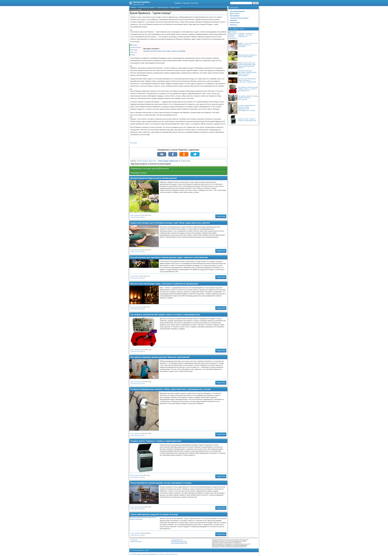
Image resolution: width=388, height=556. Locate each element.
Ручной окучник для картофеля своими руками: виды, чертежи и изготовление (169, 257)
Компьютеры (235, 22)
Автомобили (234, 16)
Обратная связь (135, 541)
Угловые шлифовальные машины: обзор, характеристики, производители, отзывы (170, 389)
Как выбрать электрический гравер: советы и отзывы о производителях (165, 314)
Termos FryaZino (141, 2)
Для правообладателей (179, 543)
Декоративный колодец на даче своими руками (153, 178)
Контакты (194, 3)
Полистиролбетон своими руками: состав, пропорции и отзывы (160, 483)
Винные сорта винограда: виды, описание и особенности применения (164, 283)
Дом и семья (234, 13)
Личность (233, 25)
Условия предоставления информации (144, 554)
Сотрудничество (177, 540)
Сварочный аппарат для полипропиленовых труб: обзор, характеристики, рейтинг (170, 223)
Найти (255, 3)
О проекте (186, 3)
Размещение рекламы (179, 541)
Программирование (237, 11)
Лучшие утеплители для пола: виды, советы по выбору (164, 51)
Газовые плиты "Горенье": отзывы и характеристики (155, 441)
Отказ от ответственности (168, 554)
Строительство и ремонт (137, 217)
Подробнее (220, 216)
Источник (133, 143)
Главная (177, 3)
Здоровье (233, 20)
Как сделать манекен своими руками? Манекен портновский (159, 357)
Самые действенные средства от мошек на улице (154, 514)
